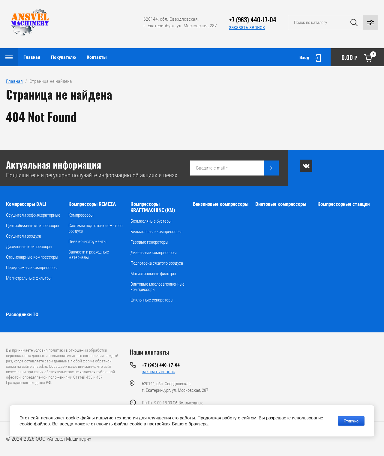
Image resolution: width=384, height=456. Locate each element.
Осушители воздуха (23, 236)
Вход (304, 57)
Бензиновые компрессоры (220, 204)
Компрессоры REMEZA (92, 204)
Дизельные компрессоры (29, 246)
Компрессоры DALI (26, 204)
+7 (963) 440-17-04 (252, 19)
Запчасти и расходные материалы (88, 254)
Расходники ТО (22, 314)
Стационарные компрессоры (32, 257)
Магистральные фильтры (29, 278)
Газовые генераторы (149, 242)
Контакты (97, 57)
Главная (31, 57)
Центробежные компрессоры (32, 225)
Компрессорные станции (343, 204)
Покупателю (63, 57)
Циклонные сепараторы (151, 300)
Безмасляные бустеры (151, 221)
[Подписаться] (271, 168)
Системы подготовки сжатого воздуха (95, 228)
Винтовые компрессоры (280, 204)
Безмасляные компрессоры (156, 231)
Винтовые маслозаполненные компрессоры (157, 286)
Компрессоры (81, 215)
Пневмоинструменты (87, 241)
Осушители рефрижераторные (33, 215)
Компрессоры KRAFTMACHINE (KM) (152, 207)
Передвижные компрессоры (32, 267)
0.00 (357, 57)
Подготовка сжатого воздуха (156, 263)
